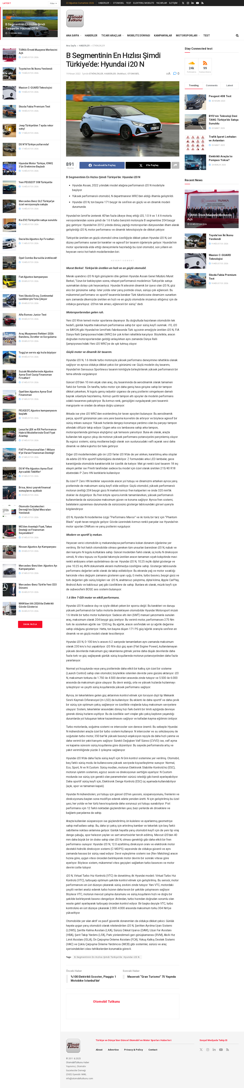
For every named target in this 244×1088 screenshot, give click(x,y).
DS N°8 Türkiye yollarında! (34, 144)
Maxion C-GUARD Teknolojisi (35, 87)
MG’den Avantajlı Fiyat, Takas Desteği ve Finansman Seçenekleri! (35, 529)
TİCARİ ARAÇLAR (111, 35)
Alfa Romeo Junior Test (32, 314)
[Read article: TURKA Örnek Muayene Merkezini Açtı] (212, 209)
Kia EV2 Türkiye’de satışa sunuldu (38, 220)
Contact (152, 1049)
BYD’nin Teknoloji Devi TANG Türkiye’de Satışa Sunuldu (223, 119)
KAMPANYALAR (163, 35)
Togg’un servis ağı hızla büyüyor (37, 352)
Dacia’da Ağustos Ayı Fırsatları (36, 239)
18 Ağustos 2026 (219, 283)
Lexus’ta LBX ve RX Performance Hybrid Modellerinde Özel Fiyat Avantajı (37, 432)
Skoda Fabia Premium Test (34, 106)
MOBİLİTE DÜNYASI (138, 35)
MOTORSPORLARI (186, 35)
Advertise (113, 1049)
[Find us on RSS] (202, 3)
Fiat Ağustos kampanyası (33, 276)
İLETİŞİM (173, 3)
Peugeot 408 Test (220, 96)
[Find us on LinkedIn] (192, 3)
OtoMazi (121, 73)
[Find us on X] (183, 3)
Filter (52, 3)
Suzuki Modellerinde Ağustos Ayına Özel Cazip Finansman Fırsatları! (36, 374)
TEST (128, 3)
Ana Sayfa (71, 45)
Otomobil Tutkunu (106, 1001)
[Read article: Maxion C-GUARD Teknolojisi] (195, 261)
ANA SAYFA (72, 35)
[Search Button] (237, 35)
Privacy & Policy (133, 1049)
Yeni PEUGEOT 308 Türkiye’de (35, 182)
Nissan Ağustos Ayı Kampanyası (37, 546)
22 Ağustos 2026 (198, 224)
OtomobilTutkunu (74, 1062)
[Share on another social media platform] (175, 165)
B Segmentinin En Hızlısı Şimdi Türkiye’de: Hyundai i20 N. (107, 957)
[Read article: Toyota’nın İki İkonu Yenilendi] (195, 241)
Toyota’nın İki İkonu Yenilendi (35, 68)
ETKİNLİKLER (99, 45)
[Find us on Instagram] (188, 3)
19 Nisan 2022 (73, 73)
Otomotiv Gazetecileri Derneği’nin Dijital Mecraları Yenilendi (35, 509)
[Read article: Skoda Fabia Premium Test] (195, 280)
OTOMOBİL (118, 3)
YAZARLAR (161, 3)
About (99, 1049)
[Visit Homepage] (75, 18)
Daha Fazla (30, 624)
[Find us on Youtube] (197, 3)
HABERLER (103, 3)
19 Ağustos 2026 (219, 244)
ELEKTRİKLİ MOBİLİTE (143, 3)
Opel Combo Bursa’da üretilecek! (38, 258)
